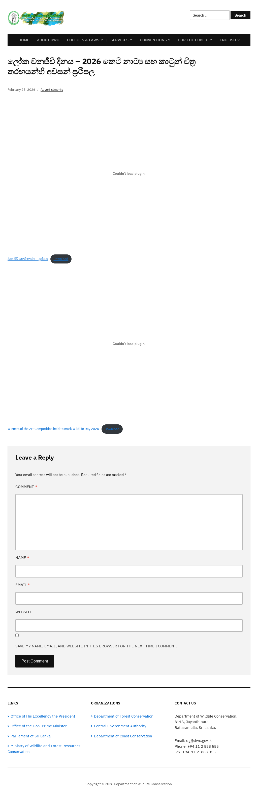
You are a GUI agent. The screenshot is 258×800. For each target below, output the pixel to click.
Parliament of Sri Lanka (31, 736)
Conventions (153, 39)
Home (23, 39)
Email (22, 584)
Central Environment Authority (120, 726)
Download (60, 259)
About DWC (48, 39)
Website (23, 611)
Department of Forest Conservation (123, 716)
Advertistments (52, 89)
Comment (26, 486)
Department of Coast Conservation (123, 736)
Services (119, 39)
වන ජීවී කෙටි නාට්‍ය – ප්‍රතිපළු (28, 259)
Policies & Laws (83, 39)
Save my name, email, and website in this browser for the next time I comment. (96, 646)
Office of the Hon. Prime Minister (39, 726)
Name (22, 557)
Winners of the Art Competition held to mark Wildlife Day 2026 (53, 429)
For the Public (193, 39)
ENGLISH (228, 39)
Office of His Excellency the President (43, 716)
